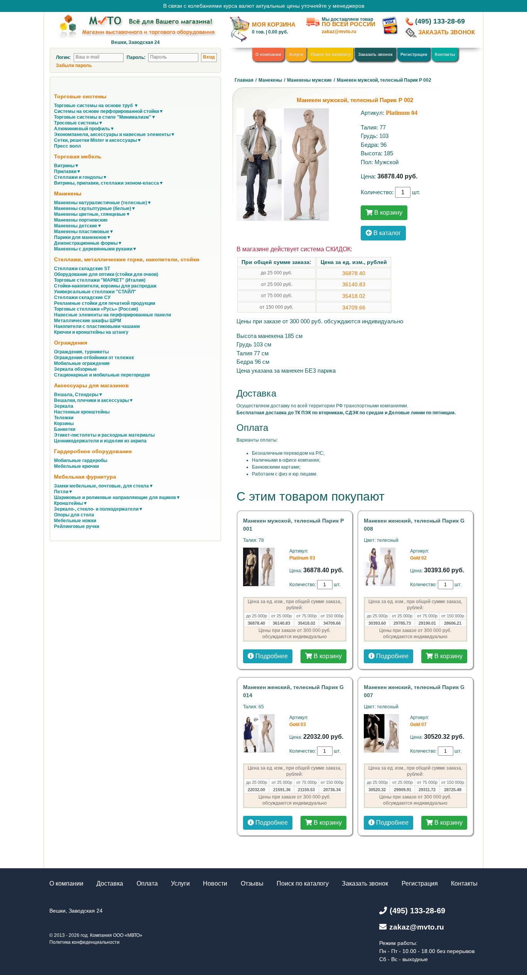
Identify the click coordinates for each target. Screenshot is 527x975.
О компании (268, 54)
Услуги (296, 54)
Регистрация (413, 54)
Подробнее (271, 656)
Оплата (147, 883)
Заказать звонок (375, 54)
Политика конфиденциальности (84, 942)
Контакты (445, 54)
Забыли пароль (74, 65)
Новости (215, 883)
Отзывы (252, 883)
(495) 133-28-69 (440, 21)
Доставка (109, 883)
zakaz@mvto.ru (339, 31)
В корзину (387, 212)
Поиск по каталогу (330, 54)
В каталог (386, 233)
